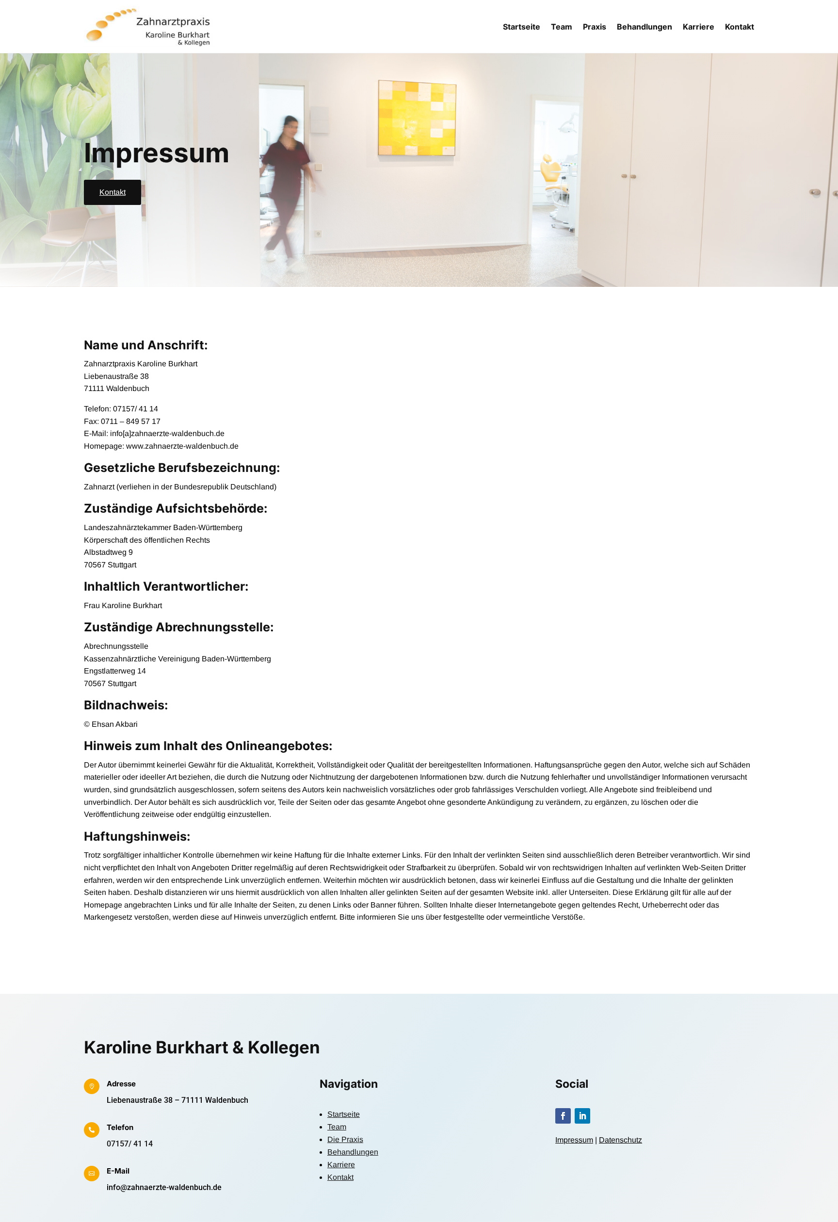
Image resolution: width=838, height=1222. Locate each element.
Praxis (594, 26)
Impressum (574, 1140)
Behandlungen (644, 26)
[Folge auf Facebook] (563, 1116)
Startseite (521, 26)
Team (561, 26)
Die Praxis (345, 1139)
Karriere (698, 26)
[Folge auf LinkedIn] (582, 1116)
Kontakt (739, 26)
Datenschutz (620, 1140)
